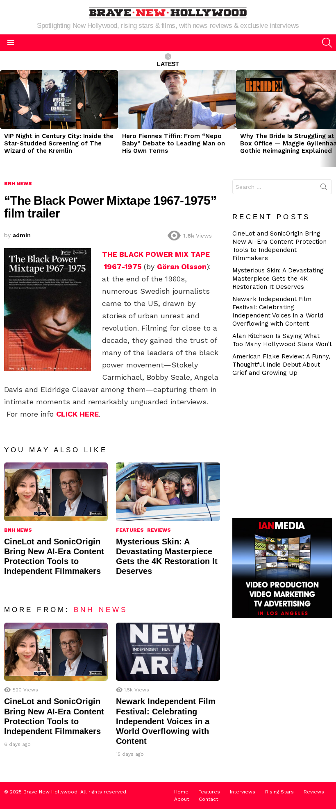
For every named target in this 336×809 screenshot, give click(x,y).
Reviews (159, 530)
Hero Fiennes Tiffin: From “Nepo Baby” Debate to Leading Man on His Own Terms (173, 143)
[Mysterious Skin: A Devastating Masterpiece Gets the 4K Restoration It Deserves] (168, 491)
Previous (4, 118)
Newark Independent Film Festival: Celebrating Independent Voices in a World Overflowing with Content (166, 721)
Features (130, 530)
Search (324, 188)
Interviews (242, 792)
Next (332, 118)
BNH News (18, 530)
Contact (208, 799)
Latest (168, 64)
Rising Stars (279, 792)
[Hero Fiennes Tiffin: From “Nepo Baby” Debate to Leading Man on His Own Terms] (177, 99)
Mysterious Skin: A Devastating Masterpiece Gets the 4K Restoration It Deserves (278, 278)
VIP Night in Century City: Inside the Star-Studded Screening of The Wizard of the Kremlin (59, 143)
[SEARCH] (327, 42)
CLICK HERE (77, 414)
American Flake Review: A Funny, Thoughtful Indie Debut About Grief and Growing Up (281, 364)
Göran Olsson (182, 266)
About (181, 799)
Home (181, 792)
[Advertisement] (284, 446)
